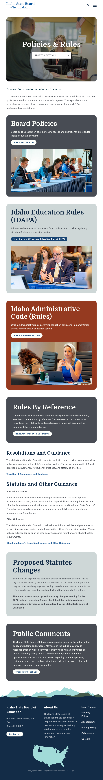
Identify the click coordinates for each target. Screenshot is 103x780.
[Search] (88, 5)
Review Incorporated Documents (32, 434)
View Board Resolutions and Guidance (27, 474)
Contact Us (15, 734)
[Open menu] (95, 5)
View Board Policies (24, 142)
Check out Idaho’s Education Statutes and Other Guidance (38, 543)
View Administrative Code (27, 335)
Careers (85, 738)
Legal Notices (88, 707)
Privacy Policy (89, 727)
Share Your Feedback (26, 672)
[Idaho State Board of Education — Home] (20, 5)
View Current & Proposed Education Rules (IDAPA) (39, 239)
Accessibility (88, 721)
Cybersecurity (89, 733)
